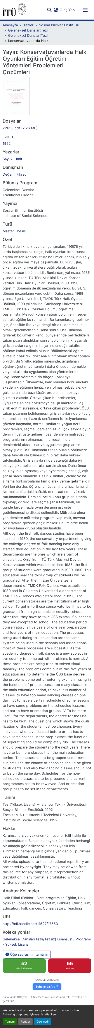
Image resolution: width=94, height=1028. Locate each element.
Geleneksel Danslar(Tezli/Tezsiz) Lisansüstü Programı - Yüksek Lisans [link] (30, 35)
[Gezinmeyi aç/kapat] (85, 10)
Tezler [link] (28, 25)
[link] (47, 128)
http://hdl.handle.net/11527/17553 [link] (30, 924)
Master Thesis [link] (14, 231)
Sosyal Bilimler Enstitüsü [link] (59, 25)
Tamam (10, 1021)
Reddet (25, 1021)
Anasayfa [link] (10, 25)
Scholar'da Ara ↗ (47, 986)
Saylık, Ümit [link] (12, 159)
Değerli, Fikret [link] (14, 174)
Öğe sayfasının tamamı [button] (28, 954)
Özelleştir (43, 1021)
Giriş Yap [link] (67, 10)
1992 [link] (7, 143)
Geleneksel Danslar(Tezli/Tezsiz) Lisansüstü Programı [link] (30, 30)
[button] (14, 9)
